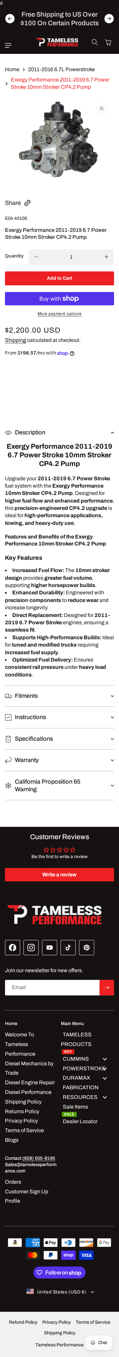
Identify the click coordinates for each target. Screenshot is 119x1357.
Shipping (15, 340)
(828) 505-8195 (38, 1158)
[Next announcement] (109, 19)
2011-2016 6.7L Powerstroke (61, 69)
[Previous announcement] (10, 19)
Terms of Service (93, 1322)
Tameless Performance (59, 1344)
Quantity (14, 255)
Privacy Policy (56, 1322)
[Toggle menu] (104, 1059)
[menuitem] (87, 1042)
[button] (10, 46)
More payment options (60, 313)
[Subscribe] (106, 987)
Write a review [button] (59, 874)
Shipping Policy (59, 1332)
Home (12, 69)
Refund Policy (23, 1322)
